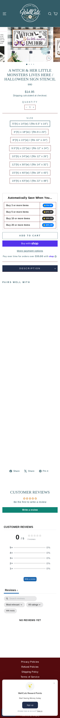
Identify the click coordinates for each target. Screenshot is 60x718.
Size (30, 118)
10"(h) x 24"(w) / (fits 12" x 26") (30, 156)
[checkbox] (10, 610)
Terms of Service (30, 677)
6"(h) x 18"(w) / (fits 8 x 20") (30, 131)
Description (30, 268)
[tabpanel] (30, 623)
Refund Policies (30, 667)
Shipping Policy (30, 672)
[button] (30, 547)
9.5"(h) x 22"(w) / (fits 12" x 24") (29, 148)
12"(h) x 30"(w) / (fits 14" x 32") (30, 164)
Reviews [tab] (11, 590)
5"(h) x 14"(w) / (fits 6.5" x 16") (30, 123)
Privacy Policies (30, 662)
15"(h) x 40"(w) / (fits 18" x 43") (30, 172)
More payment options (30, 250)
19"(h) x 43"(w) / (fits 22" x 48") (30, 180)
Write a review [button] (30, 510)
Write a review (30, 579)
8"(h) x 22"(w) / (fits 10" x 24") (30, 139)
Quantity (30, 102)
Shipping (17, 95)
